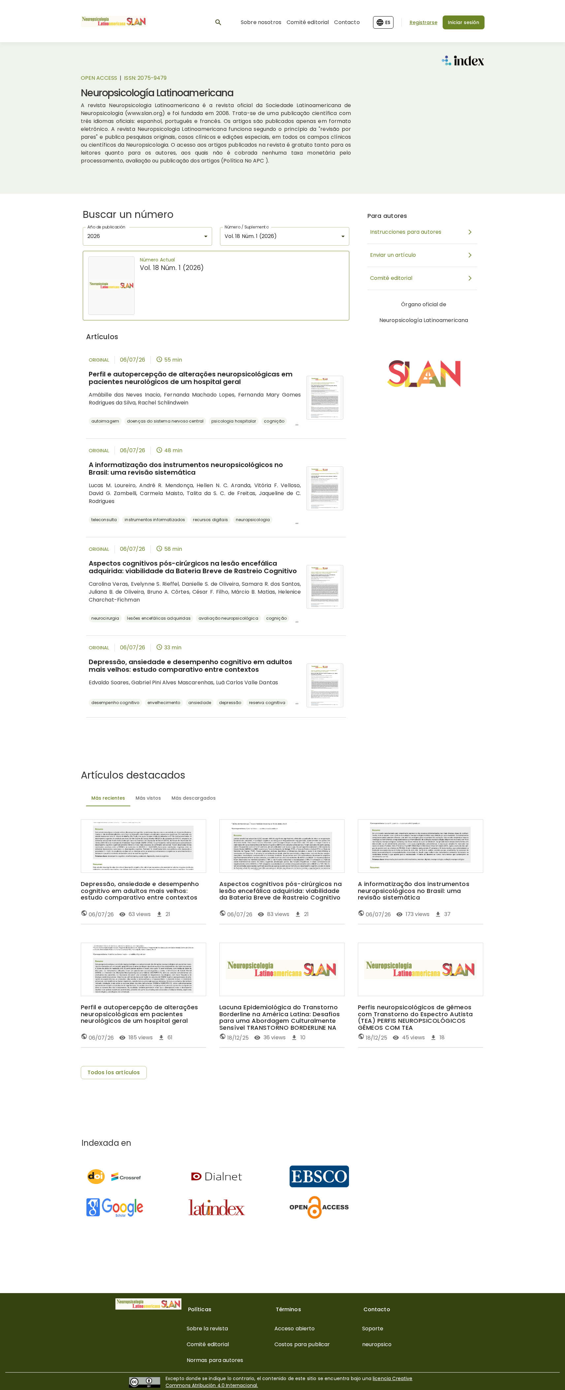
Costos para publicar (302, 1344)
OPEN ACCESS (99, 78)
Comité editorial (308, 22)
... (297, 423)
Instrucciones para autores (406, 232)
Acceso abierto (294, 1328)
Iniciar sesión (463, 22)
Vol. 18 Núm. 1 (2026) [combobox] (251, 236)
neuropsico (377, 1344)
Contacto (347, 22)
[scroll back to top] (544, 1375)
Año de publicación (106, 227)
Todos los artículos (113, 1072)
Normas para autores (215, 1360)
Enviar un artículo (393, 255)
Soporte (373, 1328)
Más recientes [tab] (108, 798)
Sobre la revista (207, 1328)
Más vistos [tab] (148, 798)
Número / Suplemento (246, 227)
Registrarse (423, 22)
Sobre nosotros (261, 22)
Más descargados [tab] (194, 798)
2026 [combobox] (93, 236)
